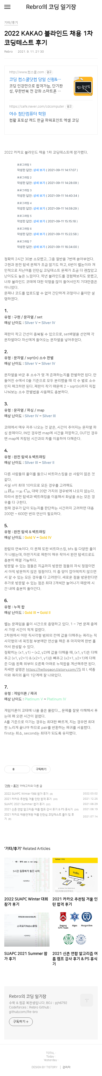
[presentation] (17, 491)
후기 (16, 786)
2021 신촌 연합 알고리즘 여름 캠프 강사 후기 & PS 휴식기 (38, 809)
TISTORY (51, 1067)
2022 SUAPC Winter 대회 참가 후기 (26, 793)
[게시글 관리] (25, 769)
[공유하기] (19, 769)
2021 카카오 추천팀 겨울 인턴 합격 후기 (28, 799)
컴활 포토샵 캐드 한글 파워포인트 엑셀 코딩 (44, 120)
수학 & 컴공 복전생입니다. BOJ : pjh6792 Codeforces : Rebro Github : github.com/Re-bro (38, 1007)
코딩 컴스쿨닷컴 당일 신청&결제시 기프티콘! (35, 79)
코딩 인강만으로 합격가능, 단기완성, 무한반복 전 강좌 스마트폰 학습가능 (36, 89)
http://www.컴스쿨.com (26, 72)
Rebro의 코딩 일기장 (51, 7)
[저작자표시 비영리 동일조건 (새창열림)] (57, 769)
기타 (7, 786)
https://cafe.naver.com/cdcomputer (36, 107)
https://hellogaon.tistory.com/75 (53, 670)
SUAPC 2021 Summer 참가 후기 (24, 804)
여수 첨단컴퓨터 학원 (27, 114)
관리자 (66, 1067)
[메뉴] (7, 7)
